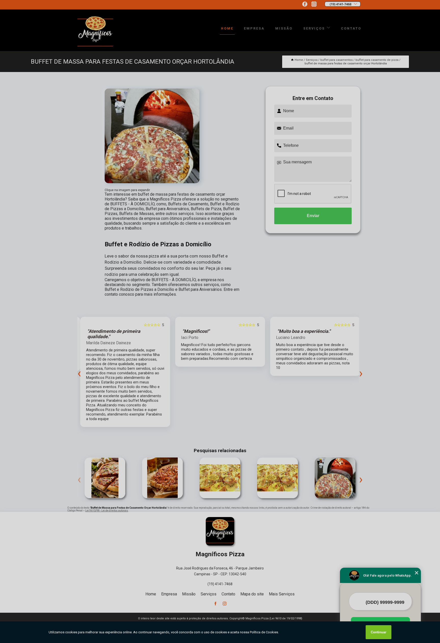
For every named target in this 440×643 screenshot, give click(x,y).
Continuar (378, 632)
